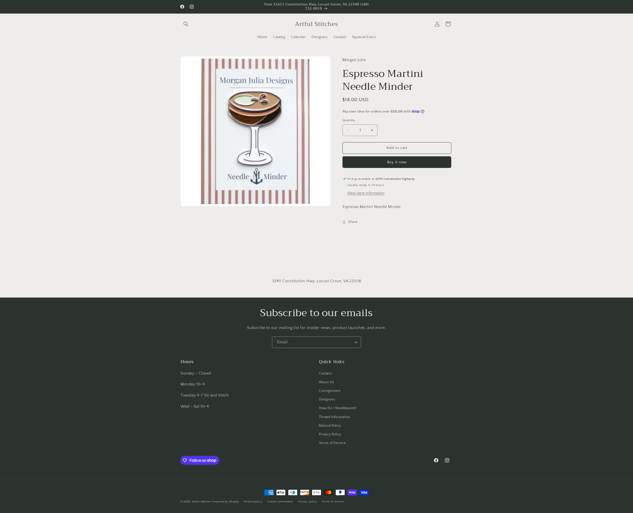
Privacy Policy (330, 434)
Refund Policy (330, 425)
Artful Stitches (201, 501)
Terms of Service (332, 443)
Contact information (280, 501)
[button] (186, 24)
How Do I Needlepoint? (338, 408)
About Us (326, 382)
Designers (327, 399)
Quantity (348, 120)
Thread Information (334, 417)
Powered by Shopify (225, 501)
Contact (325, 373)
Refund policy (253, 501)
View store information (365, 193)
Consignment (329, 391)
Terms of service (333, 501)
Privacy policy (307, 501)
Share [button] (353, 222)
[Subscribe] (355, 342)
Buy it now (397, 162)
